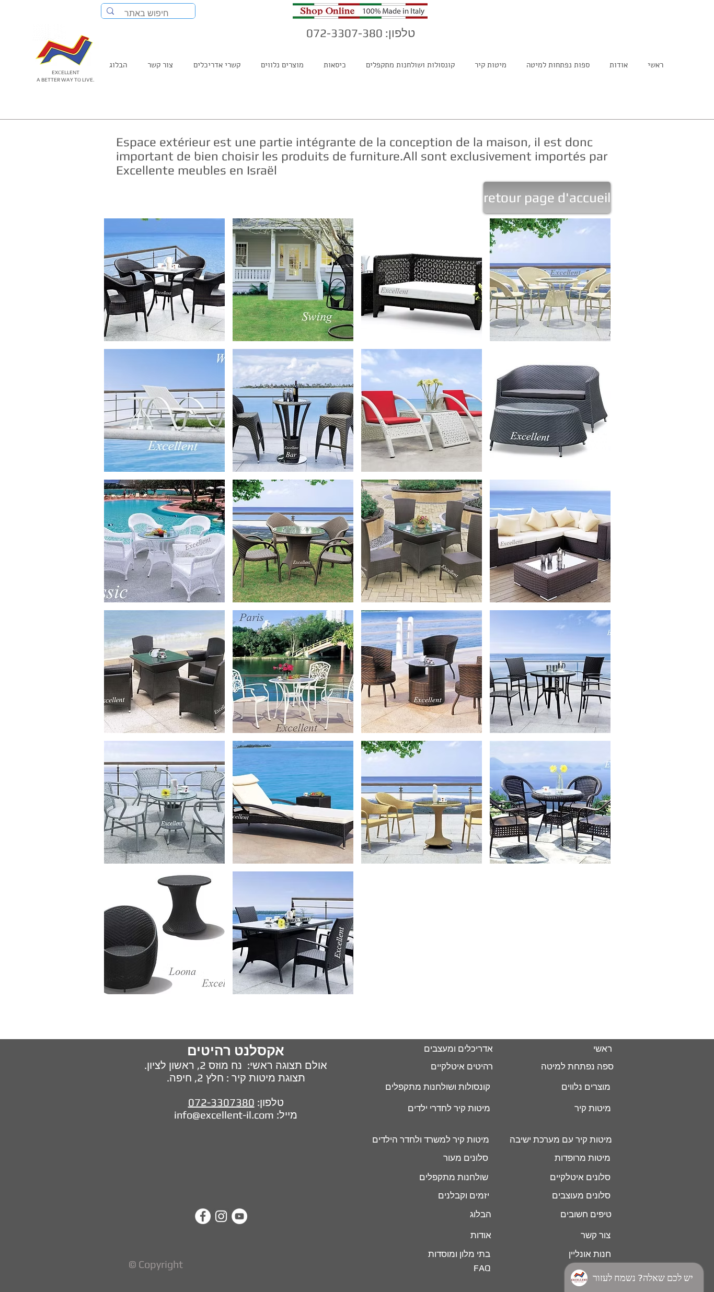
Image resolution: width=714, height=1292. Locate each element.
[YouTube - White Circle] (239, 1216)
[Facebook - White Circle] (203, 1216)
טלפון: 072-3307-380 (360, 33)
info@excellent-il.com (224, 1115)
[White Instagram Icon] (221, 1216)
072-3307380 (221, 1102)
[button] (164, 279)
